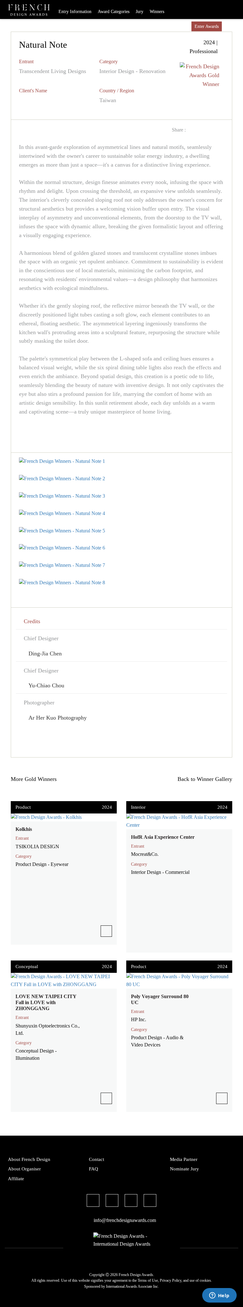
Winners (157, 11)
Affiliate (16, 1178)
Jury (139, 11)
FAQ (93, 1168)
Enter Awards (207, 26)
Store (183, 26)
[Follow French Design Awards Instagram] (131, 1201)
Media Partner (183, 1159)
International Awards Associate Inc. (132, 1286)
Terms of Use (148, 1280)
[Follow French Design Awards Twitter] (112, 1201)
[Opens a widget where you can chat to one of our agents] (219, 1296)
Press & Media (138, 26)
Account (232, 26)
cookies (205, 1280)
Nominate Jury (184, 1168)
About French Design (29, 1159)
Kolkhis (24, 829)
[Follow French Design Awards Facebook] (93, 1201)
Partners (165, 26)
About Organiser (24, 1168)
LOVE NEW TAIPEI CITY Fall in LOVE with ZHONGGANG (46, 1002)
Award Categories (113, 11)
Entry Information (75, 11)
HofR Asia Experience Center (163, 837)
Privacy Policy (170, 1280)
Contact (96, 1159)
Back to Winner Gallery (203, 779)
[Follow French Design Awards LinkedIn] (150, 1201)
